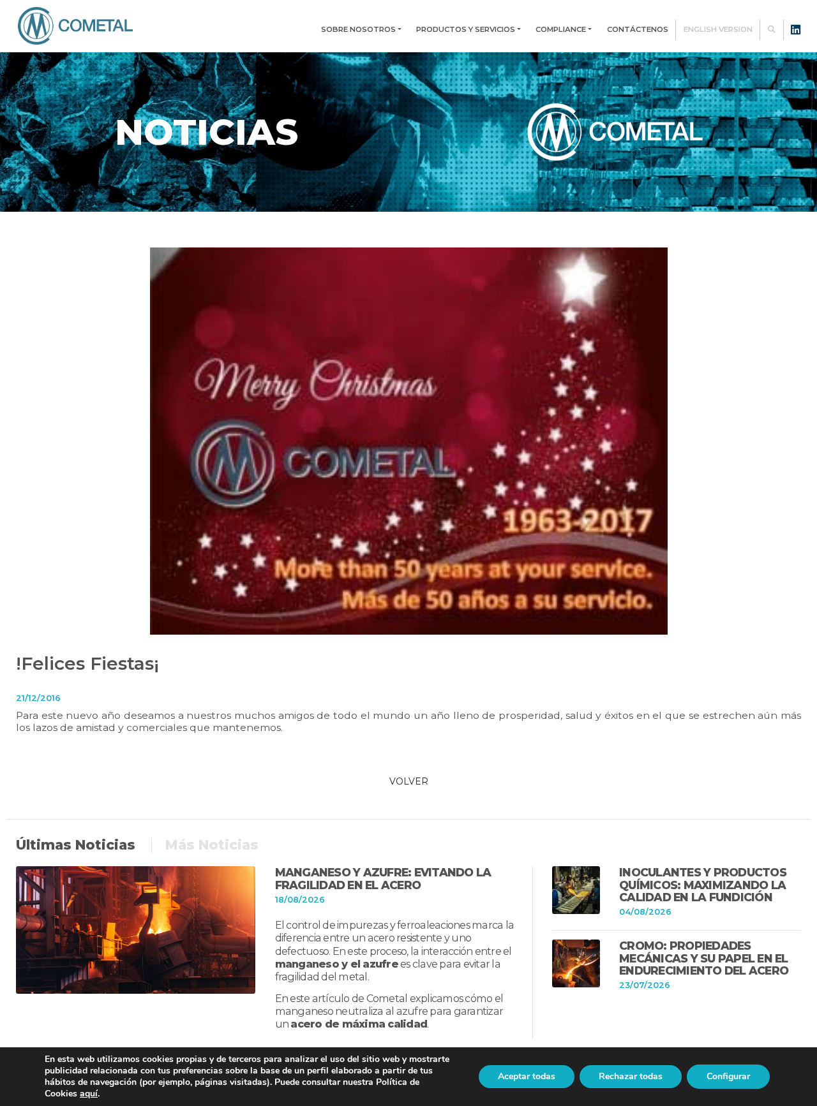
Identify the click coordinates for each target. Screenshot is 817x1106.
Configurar (728, 1076)
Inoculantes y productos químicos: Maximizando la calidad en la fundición (702, 885)
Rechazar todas (631, 1076)
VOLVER (408, 781)
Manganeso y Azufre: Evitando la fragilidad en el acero (383, 879)
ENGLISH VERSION (718, 29)
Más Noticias (212, 845)
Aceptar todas (526, 1076)
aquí (89, 1094)
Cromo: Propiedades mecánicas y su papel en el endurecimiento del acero (703, 958)
